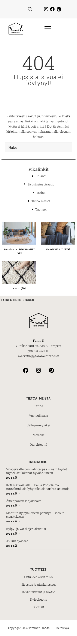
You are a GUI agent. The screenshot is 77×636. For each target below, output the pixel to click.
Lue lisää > (13, 477)
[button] (30, 9)
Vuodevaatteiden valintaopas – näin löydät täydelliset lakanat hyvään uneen (36, 471)
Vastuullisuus (38, 415)
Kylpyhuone (38, 599)
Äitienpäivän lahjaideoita (23, 501)
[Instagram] (46, 9)
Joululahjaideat (17, 541)
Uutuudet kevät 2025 (38, 577)
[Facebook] (52, 9)
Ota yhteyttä (38, 444)
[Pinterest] (59, 9)
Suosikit (38, 607)
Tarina (38, 406)
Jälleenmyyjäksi (38, 425)
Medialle (38, 435)
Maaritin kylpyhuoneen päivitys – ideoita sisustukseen (35, 515)
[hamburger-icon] (46, 29)
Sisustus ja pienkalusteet (38, 584)
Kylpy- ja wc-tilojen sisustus (26, 529)
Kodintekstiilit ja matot (38, 592)
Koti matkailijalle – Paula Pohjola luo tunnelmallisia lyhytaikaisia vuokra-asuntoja (38, 487)
